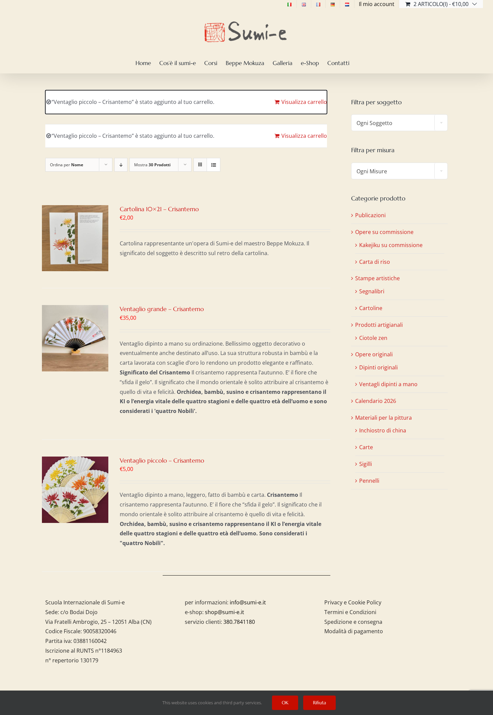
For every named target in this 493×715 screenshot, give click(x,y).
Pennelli (369, 480)
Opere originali (374, 354)
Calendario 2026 (375, 401)
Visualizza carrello (304, 102)
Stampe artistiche (377, 278)
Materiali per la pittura (383, 417)
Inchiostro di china (382, 430)
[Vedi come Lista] (213, 164)
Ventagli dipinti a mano (388, 384)
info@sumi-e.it (248, 602)
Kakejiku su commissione (391, 245)
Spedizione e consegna (353, 621)
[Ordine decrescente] (120, 165)
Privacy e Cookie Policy (352, 602)
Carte (366, 447)
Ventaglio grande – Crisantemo (162, 309)
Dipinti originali (378, 367)
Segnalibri (371, 291)
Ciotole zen (373, 338)
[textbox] (399, 123)
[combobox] (399, 122)
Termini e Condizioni (350, 612)
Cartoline (370, 308)
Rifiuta (319, 703)
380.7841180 (239, 621)
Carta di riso (374, 261)
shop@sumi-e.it (224, 612)
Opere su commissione (384, 232)
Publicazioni (370, 215)
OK (285, 703)
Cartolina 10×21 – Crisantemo (159, 209)
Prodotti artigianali (379, 325)
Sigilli (365, 464)
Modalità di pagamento (353, 631)
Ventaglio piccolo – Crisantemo (162, 460)
